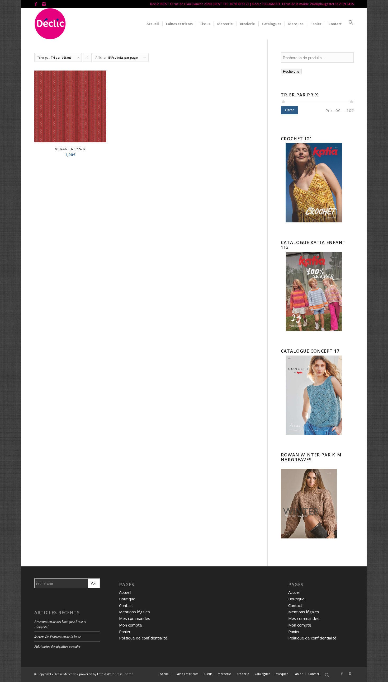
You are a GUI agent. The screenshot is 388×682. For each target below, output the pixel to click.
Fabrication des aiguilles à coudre (57, 646)
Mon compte (130, 625)
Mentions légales (134, 611)
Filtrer (289, 110)
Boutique (127, 598)
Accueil (125, 592)
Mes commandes (134, 618)
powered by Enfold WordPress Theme (106, 674)
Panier (125, 631)
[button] (349, 24)
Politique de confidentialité (143, 638)
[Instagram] (44, 4)
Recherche (291, 71)
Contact (126, 605)
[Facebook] (36, 4)
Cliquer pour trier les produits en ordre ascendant (87, 58)
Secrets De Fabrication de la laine (57, 636)
